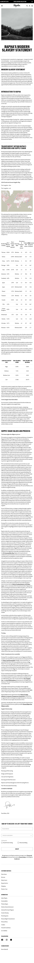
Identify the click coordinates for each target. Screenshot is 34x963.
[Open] (2, 6)
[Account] (29, 6)
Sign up (17, 849)
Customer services (6, 871)
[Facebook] (2, 940)
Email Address (5, 828)
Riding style (4, 840)
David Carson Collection (20, 1)
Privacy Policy (22, 857)
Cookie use (17, 858)
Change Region (5, 946)
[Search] (26, 6)
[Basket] (32, 6)
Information (4, 894)
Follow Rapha (4, 936)
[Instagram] (7, 940)
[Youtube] (11, 940)
